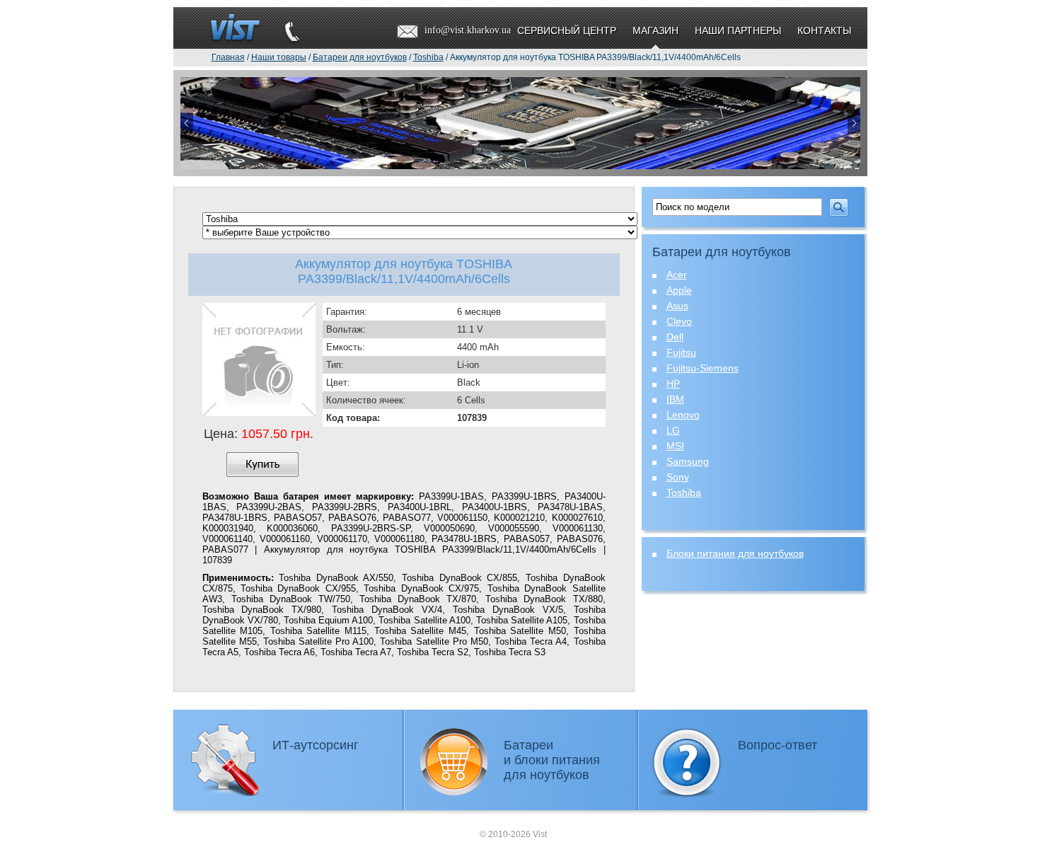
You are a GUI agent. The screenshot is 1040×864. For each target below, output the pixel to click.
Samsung (687, 461)
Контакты (824, 30)
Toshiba (683, 492)
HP (673, 383)
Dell (674, 336)
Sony (677, 477)
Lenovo (683, 414)
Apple (679, 290)
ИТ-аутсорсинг (315, 745)
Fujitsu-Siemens (702, 368)
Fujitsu (681, 352)
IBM (675, 399)
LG (673, 430)
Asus (677, 305)
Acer (676, 274)
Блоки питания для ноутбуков (735, 553)
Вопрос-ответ (777, 745)
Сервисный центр (566, 30)
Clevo (679, 321)
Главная (228, 57)
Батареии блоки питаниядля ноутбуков (552, 760)
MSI (675, 445)
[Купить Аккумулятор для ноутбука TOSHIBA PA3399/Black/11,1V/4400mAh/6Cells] (262, 464)
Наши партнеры (738, 30)
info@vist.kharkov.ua (467, 30)
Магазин (655, 30)
